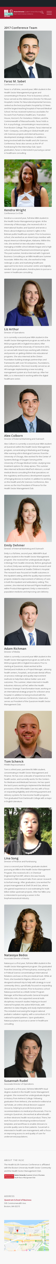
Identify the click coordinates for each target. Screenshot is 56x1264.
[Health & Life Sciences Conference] (23, 13)
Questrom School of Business (17, 1200)
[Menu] (48, 13)
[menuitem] (41, 13)
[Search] (41, 13)
